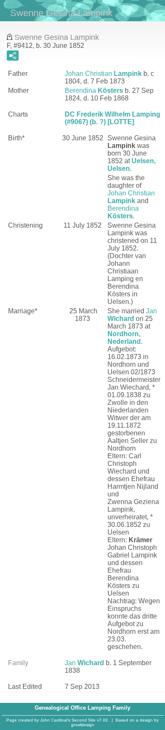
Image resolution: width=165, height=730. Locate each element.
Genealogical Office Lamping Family (82, 708)
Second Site (84, 720)
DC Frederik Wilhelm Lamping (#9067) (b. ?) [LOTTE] (112, 118)
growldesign (82, 724)
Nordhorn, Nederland (124, 337)
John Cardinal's (55, 720)
